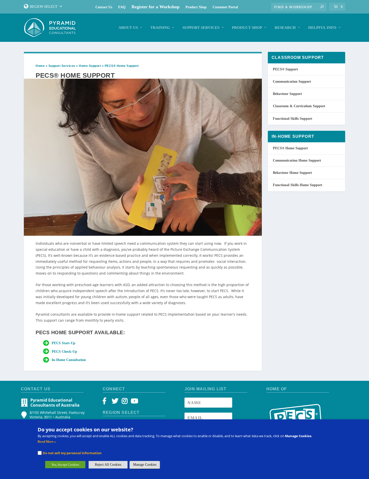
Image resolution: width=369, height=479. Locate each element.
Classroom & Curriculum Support (299, 106)
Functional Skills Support (292, 119)
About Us (128, 28)
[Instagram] (124, 402)
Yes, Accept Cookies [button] (65, 464)
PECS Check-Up (64, 351)
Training (160, 28)
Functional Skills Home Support (297, 185)
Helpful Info (322, 28)
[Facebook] (107, 402)
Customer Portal (225, 7)
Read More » (47, 441)
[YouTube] (134, 402)
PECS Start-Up (63, 343)
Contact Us (103, 7)
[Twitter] (116, 402)
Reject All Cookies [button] (108, 464)
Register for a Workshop (155, 6)
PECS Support (285, 69)
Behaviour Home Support (292, 173)
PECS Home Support (290, 148)
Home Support (90, 66)
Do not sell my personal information (72, 453)
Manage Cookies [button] (144, 464)
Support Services (200, 28)
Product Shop (196, 7)
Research (285, 28)
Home (40, 66)
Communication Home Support (297, 160)
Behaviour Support (287, 94)
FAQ (122, 7)
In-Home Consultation (69, 360)
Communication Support (292, 81)
